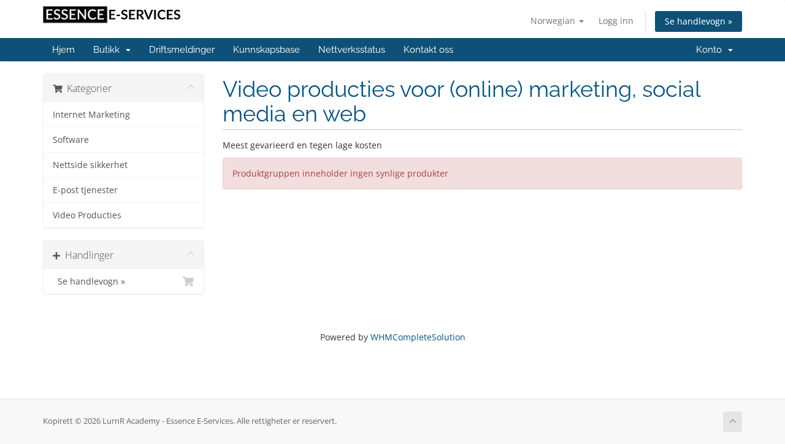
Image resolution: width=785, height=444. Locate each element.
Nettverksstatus (351, 49)
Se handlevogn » (698, 21)
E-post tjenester (85, 190)
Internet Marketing (91, 114)
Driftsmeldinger (182, 49)
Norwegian (554, 20)
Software (71, 139)
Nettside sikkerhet (90, 164)
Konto (711, 49)
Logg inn (616, 20)
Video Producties (87, 215)
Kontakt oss (428, 49)
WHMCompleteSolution (417, 337)
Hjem (63, 49)
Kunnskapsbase (266, 49)
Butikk (108, 49)
